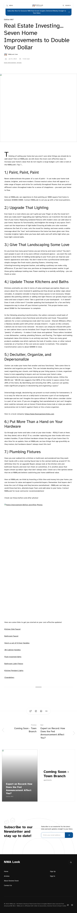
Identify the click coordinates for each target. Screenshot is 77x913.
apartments (48, 780)
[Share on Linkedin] (41, 711)
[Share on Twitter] (30, 711)
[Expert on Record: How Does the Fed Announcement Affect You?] (19, 775)
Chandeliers (9, 678)
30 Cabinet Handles (12, 650)
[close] (69, 12)
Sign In (52, 876)
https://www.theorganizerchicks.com (39, 414)
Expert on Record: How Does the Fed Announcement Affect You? (19, 789)
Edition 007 (9, 20)
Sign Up (53, 871)
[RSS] (72, 905)
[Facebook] (68, 905)
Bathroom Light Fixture (13, 664)
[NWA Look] (37, 5)
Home (6, 871)
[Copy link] (46, 711)
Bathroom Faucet (11, 636)
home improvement (10, 62)
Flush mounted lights (12, 657)
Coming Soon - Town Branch (56, 774)
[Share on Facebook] (35, 711)
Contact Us (8, 885)
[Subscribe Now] (69, 835)
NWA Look (12, 862)
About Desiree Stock (11, 881)
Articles (19, 62)
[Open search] (71, 862)
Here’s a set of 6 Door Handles (16, 643)
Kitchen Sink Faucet (12, 629)
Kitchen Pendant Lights (13, 671)
